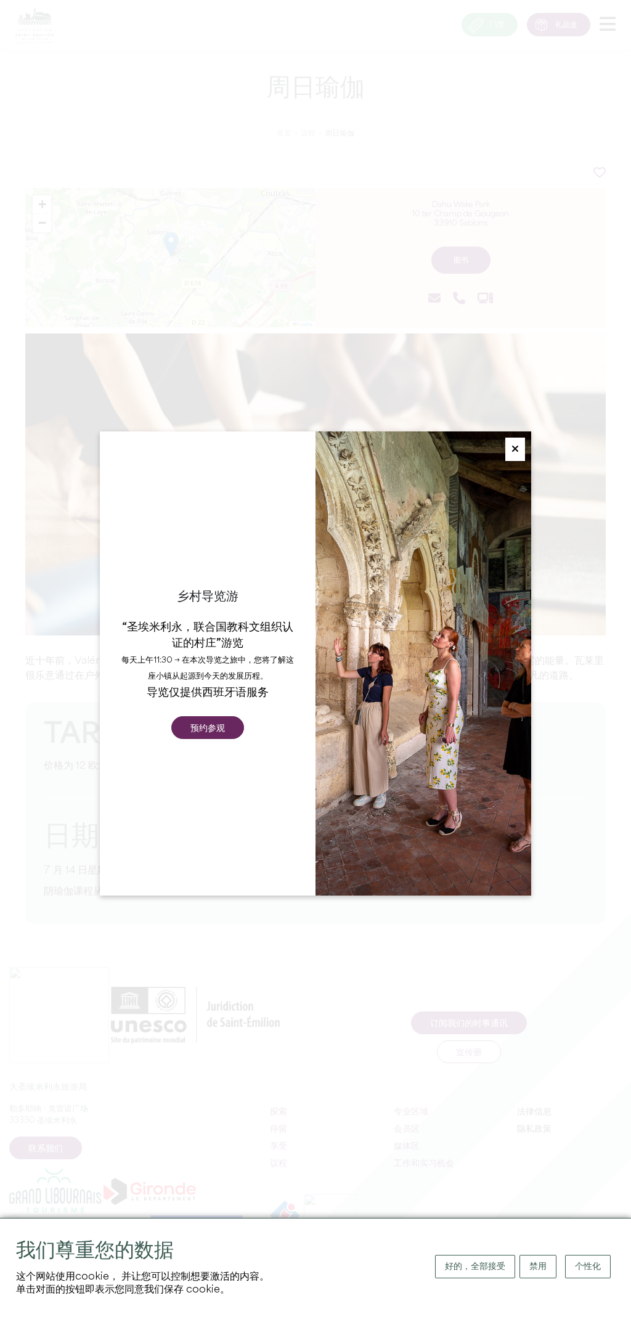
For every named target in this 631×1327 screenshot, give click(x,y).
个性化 (588, 1266)
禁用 (538, 1266)
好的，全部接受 (475, 1266)
